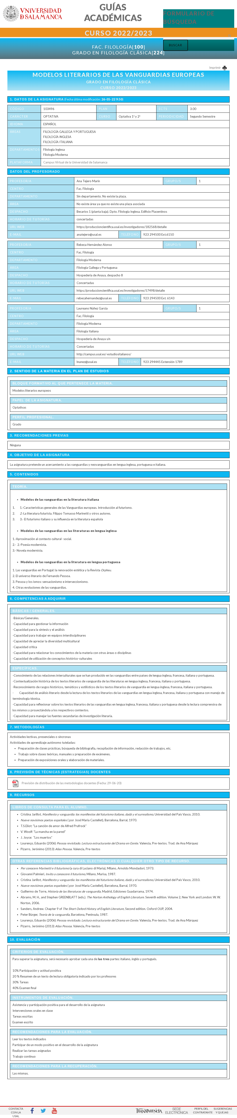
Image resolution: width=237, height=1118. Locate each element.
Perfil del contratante (201, 1110)
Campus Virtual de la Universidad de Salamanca (75, 162)
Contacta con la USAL (16, 1111)
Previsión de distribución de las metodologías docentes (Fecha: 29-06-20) (72, 783)
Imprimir (215, 67)
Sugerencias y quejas (222, 1110)
